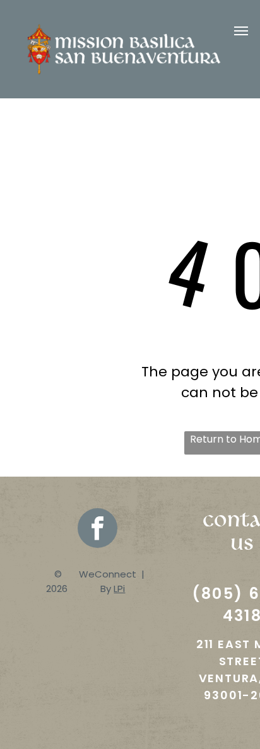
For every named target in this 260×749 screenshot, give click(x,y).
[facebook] (97, 529)
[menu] (241, 31)
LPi (119, 588)
